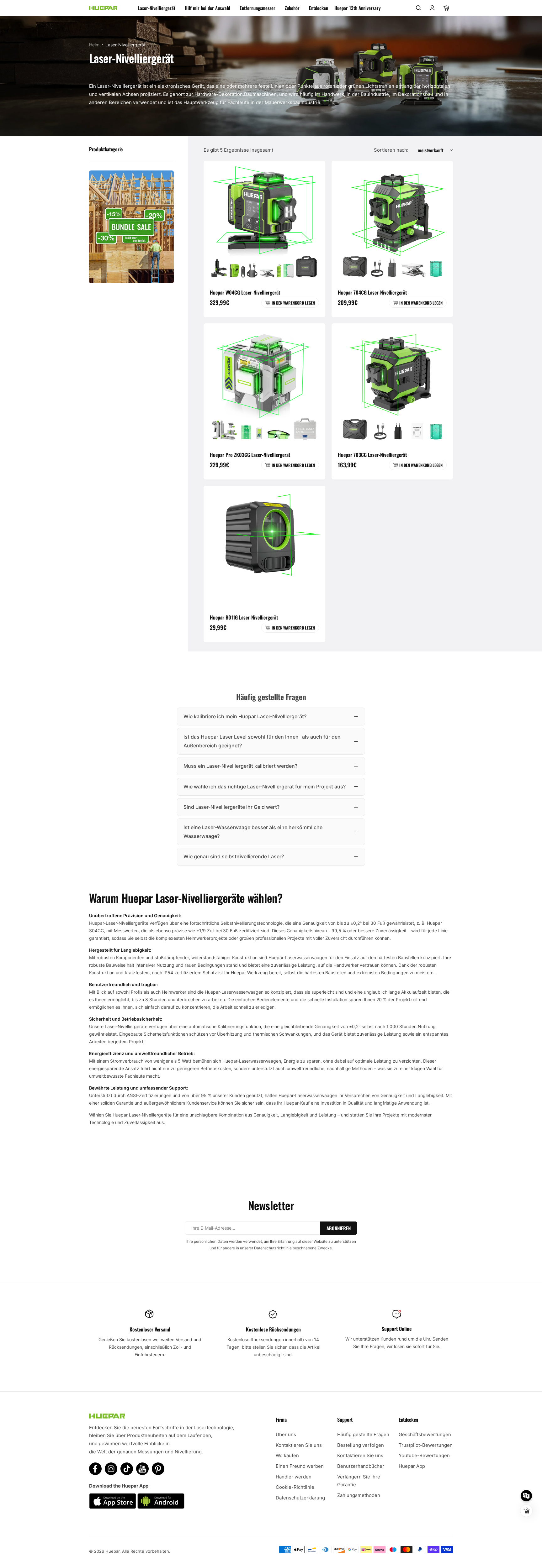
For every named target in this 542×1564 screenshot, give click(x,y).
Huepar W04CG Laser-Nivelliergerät (245, 292)
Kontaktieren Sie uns (299, 1445)
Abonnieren (339, 1228)
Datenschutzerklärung (300, 1498)
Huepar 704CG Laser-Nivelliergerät (372, 292)
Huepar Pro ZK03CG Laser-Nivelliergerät (250, 454)
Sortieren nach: (391, 150)
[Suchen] (418, 8)
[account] (432, 8)
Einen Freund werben (300, 1466)
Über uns (286, 1434)
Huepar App (412, 1466)
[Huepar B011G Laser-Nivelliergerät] (264, 546)
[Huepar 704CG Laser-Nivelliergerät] (392, 221)
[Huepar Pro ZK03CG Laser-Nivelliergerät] (264, 384)
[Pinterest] (158, 1468)
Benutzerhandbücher (360, 1466)
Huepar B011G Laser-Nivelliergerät (244, 617)
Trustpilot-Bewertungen (426, 1445)
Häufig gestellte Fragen (363, 1434)
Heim (94, 44)
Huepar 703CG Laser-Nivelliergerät (372, 454)
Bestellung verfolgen (360, 1445)
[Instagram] (111, 1468)
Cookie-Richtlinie (295, 1487)
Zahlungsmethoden (358, 1495)
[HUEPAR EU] (103, 8)
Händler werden (293, 1477)
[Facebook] (95, 1468)
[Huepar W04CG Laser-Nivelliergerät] (264, 221)
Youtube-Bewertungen (424, 1455)
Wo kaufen (287, 1455)
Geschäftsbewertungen (425, 1434)
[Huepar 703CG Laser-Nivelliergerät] (392, 384)
